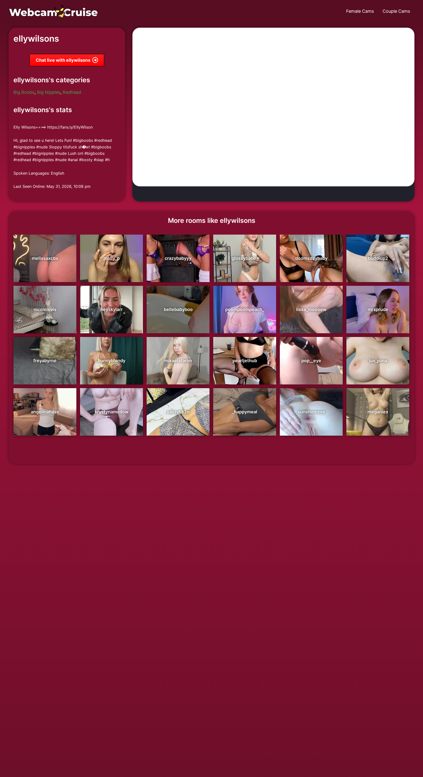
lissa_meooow (311, 309)
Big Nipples (48, 92)
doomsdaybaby (311, 258)
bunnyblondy (111, 360)
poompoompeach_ (244, 309)
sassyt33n (178, 411)
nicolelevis (45, 309)
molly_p (112, 258)
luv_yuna (378, 360)
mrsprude (378, 309)
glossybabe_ (245, 258)
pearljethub (245, 360)
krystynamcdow (112, 411)
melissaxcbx (45, 258)
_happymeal (244, 411)
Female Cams (360, 11)
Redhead (72, 92)
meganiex (377, 411)
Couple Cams (396, 11)
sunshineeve (311, 411)
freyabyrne (45, 360)
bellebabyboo (178, 309)
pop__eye (311, 360)
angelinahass (45, 411)
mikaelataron (178, 360)
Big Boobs (24, 92)
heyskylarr (111, 309)
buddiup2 (378, 258)
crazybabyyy (178, 258)
